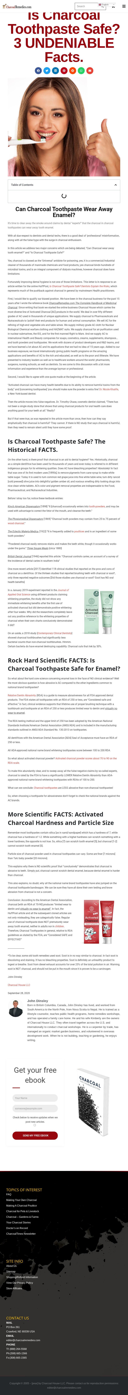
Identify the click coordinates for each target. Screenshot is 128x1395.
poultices (79, 531)
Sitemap (10, 1271)
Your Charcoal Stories (18, 1222)
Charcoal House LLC (19, 985)
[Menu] (124, 6)
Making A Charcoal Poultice (21, 1205)
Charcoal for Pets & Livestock (22, 1211)
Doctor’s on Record (17, 1228)
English (104, 4)
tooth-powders (97, 506)
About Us (11, 1266)
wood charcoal (16, 523)
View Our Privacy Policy (19, 1282)
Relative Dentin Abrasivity (22, 695)
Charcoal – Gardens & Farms (22, 1217)
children (59, 926)
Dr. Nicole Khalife (108, 389)
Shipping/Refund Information (22, 1277)
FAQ (8, 1194)
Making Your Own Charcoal (21, 1200)
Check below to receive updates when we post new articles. (35, 1119)
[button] (38, 70)
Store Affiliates (14, 1288)
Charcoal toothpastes (45, 787)
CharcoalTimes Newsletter (21, 1233)
